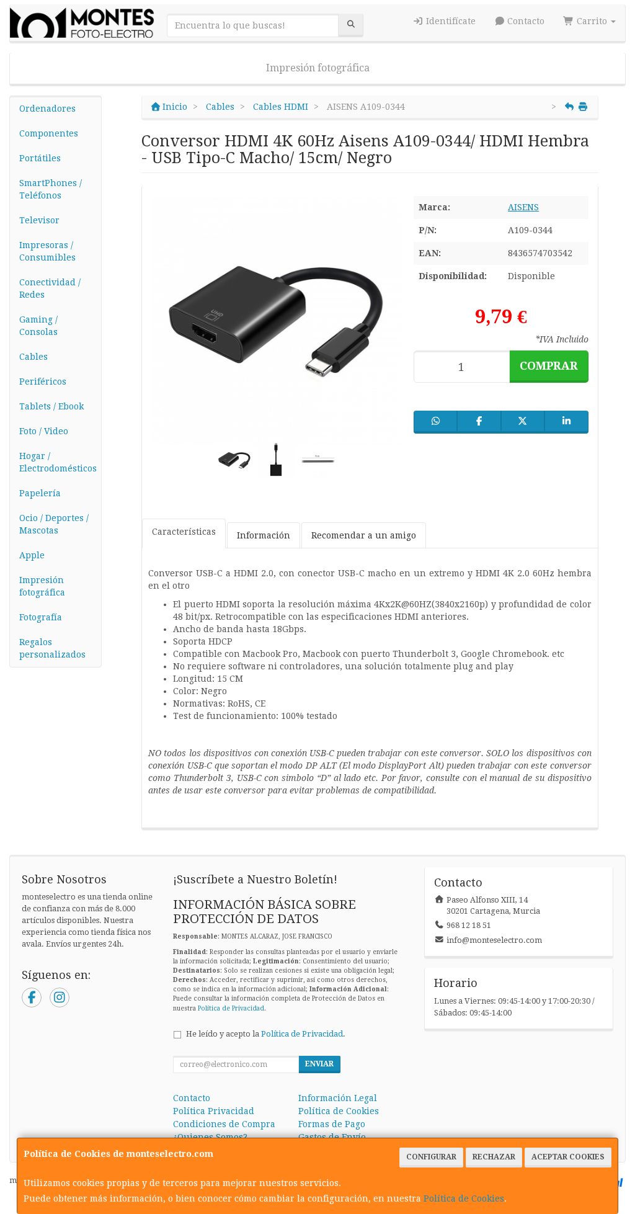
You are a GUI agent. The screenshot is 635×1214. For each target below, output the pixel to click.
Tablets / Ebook (51, 406)
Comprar (549, 365)
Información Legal (337, 1098)
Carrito (592, 21)
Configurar (431, 1157)
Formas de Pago (331, 1124)
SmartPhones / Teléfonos (50, 189)
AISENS (523, 207)
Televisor (39, 220)
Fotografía (40, 617)
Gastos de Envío (332, 1137)
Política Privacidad (213, 1111)
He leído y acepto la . (265, 1033)
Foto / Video (43, 431)
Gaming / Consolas (38, 326)
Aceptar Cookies (568, 1157)
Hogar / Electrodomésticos (58, 462)
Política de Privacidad (231, 1008)
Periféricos (42, 381)
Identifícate (450, 21)
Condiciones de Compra (224, 1124)
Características (184, 532)
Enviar (319, 1064)
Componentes (48, 133)
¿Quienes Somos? (210, 1137)
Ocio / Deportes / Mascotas (54, 524)
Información (263, 535)
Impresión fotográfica (318, 68)
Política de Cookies (464, 1198)
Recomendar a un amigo (363, 535)
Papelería (40, 493)
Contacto (524, 21)
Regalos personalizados (52, 648)
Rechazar (494, 1157)
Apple (32, 555)
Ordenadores (47, 109)
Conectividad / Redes (50, 288)
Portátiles (40, 158)
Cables (33, 357)
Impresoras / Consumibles (47, 251)
